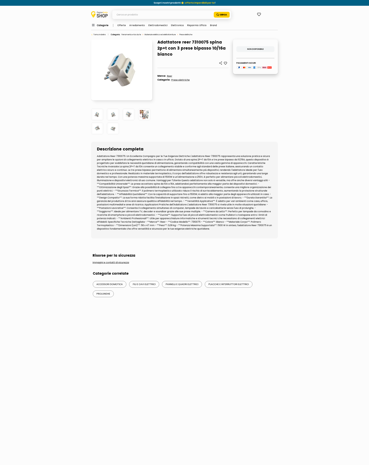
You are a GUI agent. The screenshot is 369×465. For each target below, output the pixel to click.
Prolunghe (103, 293)
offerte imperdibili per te (200, 2)
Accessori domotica (109, 284)
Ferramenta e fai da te (131, 34)
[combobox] (171, 14)
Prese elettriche (185, 34)
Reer (169, 76)
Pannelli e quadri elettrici (182, 284)
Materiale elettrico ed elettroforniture (160, 34)
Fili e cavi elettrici (144, 284)
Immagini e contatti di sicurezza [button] (111, 262)
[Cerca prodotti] (222, 15)
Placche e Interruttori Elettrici (228, 284)
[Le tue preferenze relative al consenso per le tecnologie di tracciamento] (364, 460)
